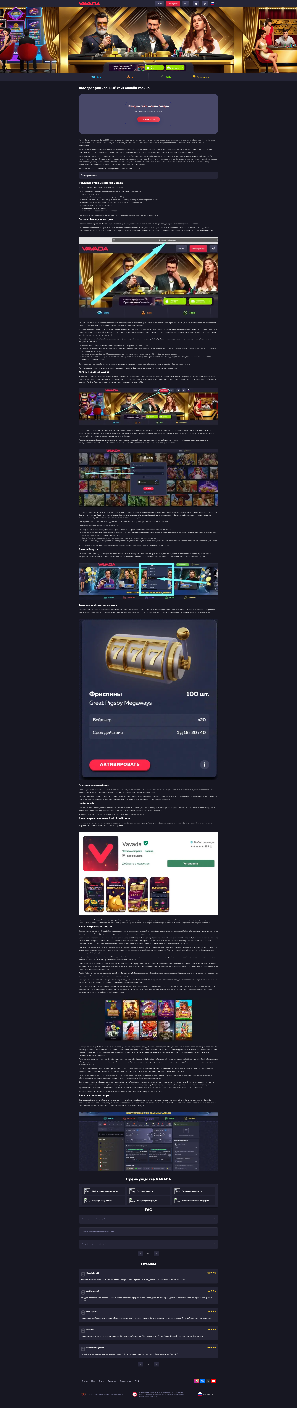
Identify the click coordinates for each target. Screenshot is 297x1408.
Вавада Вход (148, 119)
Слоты (85, 1381)
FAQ (137, 1381)
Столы (101, 1381)
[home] (89, 3)
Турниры (112, 1381)
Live (93, 1381)
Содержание (125, 1381)
